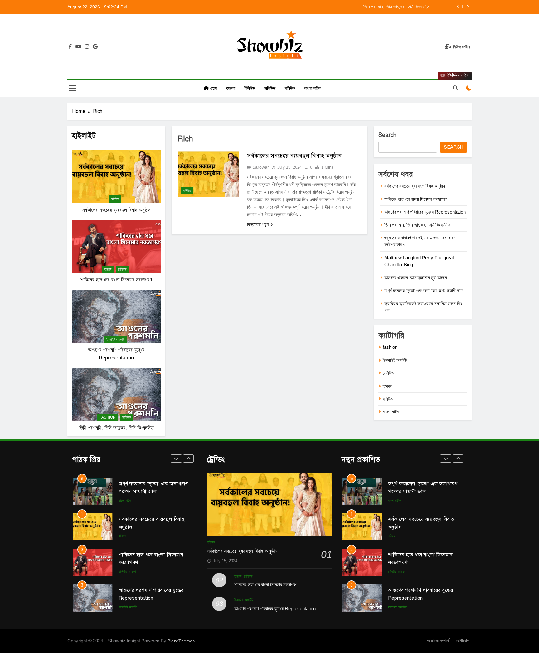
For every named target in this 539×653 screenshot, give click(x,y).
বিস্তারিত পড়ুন (258, 224)
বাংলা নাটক (312, 88)
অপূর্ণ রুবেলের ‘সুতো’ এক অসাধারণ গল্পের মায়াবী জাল (423, 290)
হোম (213, 88)
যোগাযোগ (462, 640)
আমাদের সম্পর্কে (438, 640)
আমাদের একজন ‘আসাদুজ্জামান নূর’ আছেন (415, 277)
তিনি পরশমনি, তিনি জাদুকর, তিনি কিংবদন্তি (396, 6)
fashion (108, 417)
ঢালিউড (269, 88)
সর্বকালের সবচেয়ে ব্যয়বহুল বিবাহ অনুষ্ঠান (116, 210)
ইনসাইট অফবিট (115, 339)
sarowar (260, 167)
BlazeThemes (181, 640)
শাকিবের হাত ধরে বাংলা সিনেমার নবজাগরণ (116, 279)
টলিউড (250, 88)
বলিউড (290, 88)
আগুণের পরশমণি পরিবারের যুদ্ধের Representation (425, 211)
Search (387, 135)
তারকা (230, 88)
